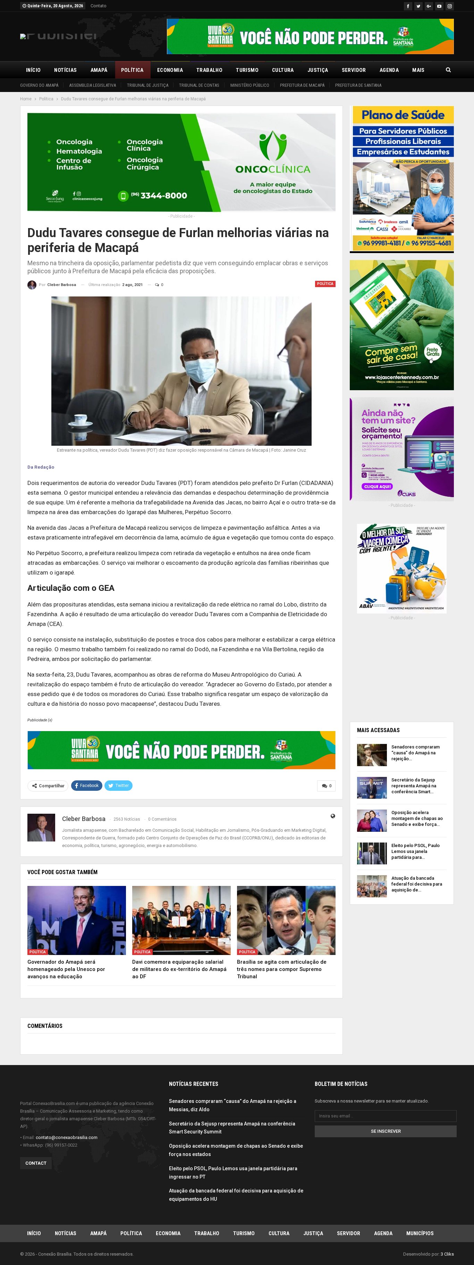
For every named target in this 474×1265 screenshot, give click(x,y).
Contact (35, 1163)
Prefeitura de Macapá (302, 85)
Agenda (389, 70)
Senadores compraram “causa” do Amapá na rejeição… (415, 752)
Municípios (420, 1233)
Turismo (247, 70)
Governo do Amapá (39, 85)
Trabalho (209, 70)
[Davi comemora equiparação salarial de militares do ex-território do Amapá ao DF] (181, 920)
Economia (170, 70)
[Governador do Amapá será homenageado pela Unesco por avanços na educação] (76, 920)
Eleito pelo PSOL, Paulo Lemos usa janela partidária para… (415, 851)
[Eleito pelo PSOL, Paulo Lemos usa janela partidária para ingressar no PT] (372, 854)
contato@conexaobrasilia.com (67, 1137)
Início (33, 70)
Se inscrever (386, 1131)
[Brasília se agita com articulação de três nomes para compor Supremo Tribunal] (286, 920)
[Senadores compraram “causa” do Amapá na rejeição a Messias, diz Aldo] (372, 755)
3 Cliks (447, 1254)
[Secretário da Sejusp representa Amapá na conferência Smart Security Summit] (372, 788)
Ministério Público (249, 85)
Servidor (354, 70)
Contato (99, 5)
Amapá (99, 70)
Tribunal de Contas (199, 85)
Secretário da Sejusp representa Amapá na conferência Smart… (413, 785)
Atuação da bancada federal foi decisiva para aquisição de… (416, 884)
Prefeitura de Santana (358, 85)
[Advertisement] (402, 669)
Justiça (317, 70)
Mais (418, 70)
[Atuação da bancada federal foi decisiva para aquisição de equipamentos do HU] (372, 886)
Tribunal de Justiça (147, 85)
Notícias (65, 70)
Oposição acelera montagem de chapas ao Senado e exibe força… (417, 818)
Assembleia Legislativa (92, 85)
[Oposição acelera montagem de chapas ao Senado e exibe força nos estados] (372, 821)
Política (132, 70)
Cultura (283, 70)
